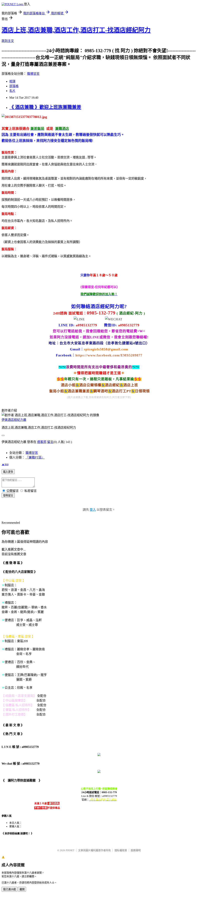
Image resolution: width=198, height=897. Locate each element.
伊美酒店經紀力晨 (14, 419)
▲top (5, 464)
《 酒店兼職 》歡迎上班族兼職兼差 (45, 107)
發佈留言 (8, 495)
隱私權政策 (120, 850)
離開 (22, 889)
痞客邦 (41, 442)
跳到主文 (8, 41)
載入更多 (8, 471)
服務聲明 (136, 850)
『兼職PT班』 (35, 457)
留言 (50, 442)
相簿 (12, 81)
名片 (12, 90)
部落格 (14, 86)
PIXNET (70, 850)
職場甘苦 (33, 73)
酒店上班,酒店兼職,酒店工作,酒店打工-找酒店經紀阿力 (76, 30)
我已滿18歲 (9, 889)
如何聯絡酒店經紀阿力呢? (99, 306)
